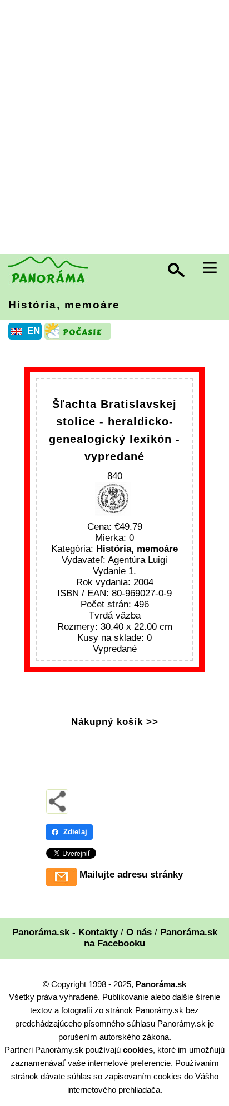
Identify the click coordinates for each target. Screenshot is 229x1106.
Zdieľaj (75, 832)
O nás (139, 932)
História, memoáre (64, 305)
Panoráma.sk (161, 984)
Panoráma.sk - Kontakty (65, 932)
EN (33, 331)
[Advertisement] (114, 128)
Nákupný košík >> (114, 721)
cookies (138, 1049)
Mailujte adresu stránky (131, 874)
